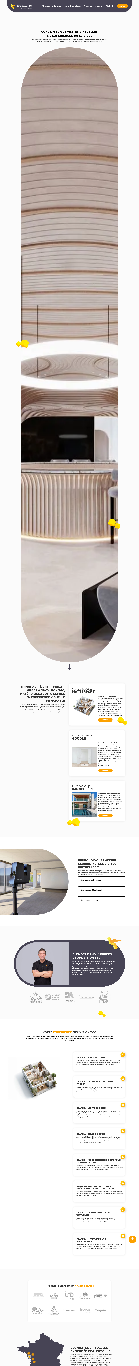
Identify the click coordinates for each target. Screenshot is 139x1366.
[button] (101, 880)
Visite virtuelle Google (73, 6)
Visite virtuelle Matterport (52, 6)
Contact (122, 6)
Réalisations (110, 6)
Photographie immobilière (93, 6)
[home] (20, 6)
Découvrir (105, 720)
